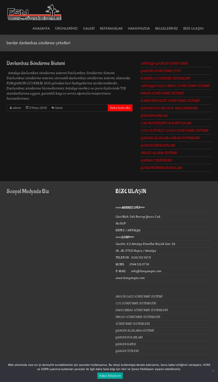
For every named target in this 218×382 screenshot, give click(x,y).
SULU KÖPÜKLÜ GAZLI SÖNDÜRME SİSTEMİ (174, 130)
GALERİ (89, 28)
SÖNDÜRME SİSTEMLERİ (133, 324)
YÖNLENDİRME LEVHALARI (161, 168)
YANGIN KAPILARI (154, 115)
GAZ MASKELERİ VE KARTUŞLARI (166, 123)
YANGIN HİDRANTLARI (158, 145)
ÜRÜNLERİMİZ (66, 28)
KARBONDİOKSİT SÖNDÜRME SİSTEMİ (170, 101)
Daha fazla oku (120, 108)
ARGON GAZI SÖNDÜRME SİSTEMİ (139, 296)
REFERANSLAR (111, 28)
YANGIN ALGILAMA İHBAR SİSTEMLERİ (170, 138)
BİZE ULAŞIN (193, 28)
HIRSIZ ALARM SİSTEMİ (159, 153)
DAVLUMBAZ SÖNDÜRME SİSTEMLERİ (142, 310)
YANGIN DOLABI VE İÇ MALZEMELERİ (169, 108)
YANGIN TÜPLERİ (127, 351)
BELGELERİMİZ (166, 28)
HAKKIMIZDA (139, 28)
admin (17, 107)
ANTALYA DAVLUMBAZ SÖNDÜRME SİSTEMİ (175, 86)
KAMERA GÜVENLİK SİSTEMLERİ (165, 78)
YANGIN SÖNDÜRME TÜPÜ (161, 71)
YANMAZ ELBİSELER (156, 160)
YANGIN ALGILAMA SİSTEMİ (135, 330)
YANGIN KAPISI (126, 344)
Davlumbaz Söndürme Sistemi (36, 63)
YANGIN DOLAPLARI (129, 337)
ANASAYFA (41, 28)
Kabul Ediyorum (110, 375)
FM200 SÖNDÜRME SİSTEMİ (162, 93)
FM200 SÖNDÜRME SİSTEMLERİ (138, 317)
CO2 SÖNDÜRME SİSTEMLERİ (136, 303)
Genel (59, 107)
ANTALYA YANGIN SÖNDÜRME (164, 63)
